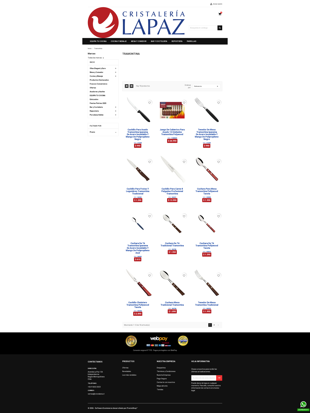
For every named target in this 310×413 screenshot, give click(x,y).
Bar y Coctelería (96, 107)
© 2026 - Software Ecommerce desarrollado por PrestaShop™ (113, 408)
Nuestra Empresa (163, 375)
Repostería (94, 111)
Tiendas (160, 389)
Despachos (161, 368)
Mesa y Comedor (96, 72)
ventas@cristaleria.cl (96, 394)
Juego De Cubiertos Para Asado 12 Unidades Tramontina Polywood (172, 132)
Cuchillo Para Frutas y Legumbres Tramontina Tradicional (137, 191)
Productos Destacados (99, 80)
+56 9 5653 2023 (94, 387)
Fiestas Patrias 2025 (98, 103)
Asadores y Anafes (97, 92)
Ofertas (93, 88)
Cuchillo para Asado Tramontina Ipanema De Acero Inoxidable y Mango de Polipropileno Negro (138, 134)
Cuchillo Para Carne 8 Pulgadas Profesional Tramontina (172, 191)
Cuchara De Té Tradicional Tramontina (172, 244)
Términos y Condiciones (166, 371)
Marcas (91, 53)
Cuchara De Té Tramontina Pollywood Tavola (206, 245)
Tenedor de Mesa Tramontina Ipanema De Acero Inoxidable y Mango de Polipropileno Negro (207, 134)
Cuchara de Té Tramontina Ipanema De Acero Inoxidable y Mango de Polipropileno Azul (138, 248)
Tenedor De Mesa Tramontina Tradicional (206, 303)
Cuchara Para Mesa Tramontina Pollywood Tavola (206, 191)
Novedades (126, 371)
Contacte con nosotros (166, 382)
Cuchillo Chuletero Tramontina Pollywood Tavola (137, 305)
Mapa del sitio (162, 386)
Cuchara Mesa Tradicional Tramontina (172, 303)
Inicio (92, 62)
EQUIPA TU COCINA (97, 95)
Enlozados (94, 99)
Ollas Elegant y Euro (98, 68)
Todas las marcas (96, 58)
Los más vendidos (129, 375)
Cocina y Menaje (96, 76)
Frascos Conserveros (98, 84)
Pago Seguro (162, 379)
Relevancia (206, 86)
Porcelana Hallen (96, 115)
